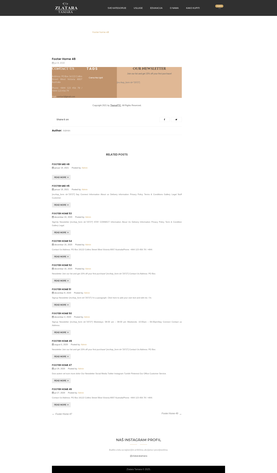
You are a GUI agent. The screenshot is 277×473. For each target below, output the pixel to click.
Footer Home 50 (62, 313)
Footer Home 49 (62, 341)
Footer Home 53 (62, 213)
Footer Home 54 (62, 241)
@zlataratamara (138, 456)
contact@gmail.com (66, 96)
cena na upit (96, 77)
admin (66, 130)
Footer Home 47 (62, 365)
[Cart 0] (215, 8)
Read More (60, 177)
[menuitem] (117, 7)
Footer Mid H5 (61, 186)
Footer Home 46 (62, 389)
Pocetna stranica (62, 32)
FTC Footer (81, 32)
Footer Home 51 (61, 289)
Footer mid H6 (61, 164)
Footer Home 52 (62, 265)
